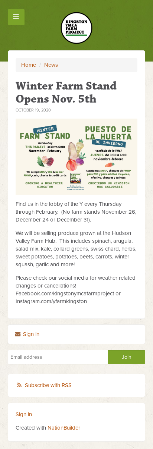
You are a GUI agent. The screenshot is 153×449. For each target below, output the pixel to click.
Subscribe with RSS (48, 385)
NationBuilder (64, 427)
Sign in (30, 334)
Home (28, 65)
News (51, 65)
